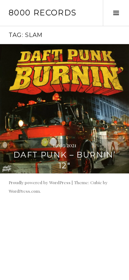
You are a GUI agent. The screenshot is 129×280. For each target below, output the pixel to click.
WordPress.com (24, 191)
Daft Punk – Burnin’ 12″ (64, 160)
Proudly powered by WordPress (40, 182)
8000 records (43, 13)
